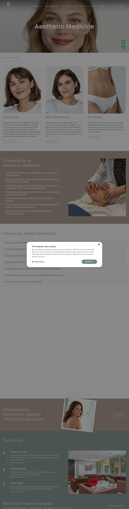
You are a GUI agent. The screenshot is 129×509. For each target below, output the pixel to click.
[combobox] (99, 244)
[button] (38, 262)
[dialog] (64, 254)
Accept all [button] (89, 262)
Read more (41, 257)
